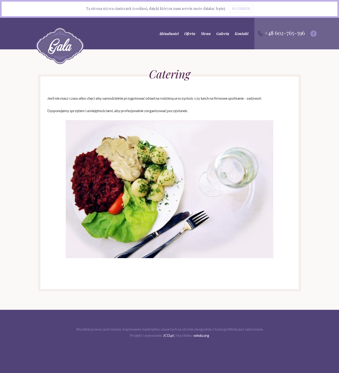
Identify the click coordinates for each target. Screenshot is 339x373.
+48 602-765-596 (284, 32)
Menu (206, 33)
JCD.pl (168, 335)
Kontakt (242, 33)
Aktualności (169, 33)
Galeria (222, 33)
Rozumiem (241, 8)
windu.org (201, 335)
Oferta (189, 33)
